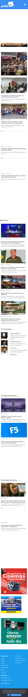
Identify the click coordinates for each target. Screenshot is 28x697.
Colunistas (3, 672)
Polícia (2, 670)
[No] (26, 692)
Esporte (3, 663)
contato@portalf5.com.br (7, 680)
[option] (14, 45)
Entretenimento (4, 667)
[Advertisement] (14, 24)
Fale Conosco (18, 656)
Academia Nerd (4, 665)
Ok (8, 695)
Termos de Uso (18, 662)
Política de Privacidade (20, 660)
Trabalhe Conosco (19, 658)
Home (2, 658)
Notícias (3, 661)
